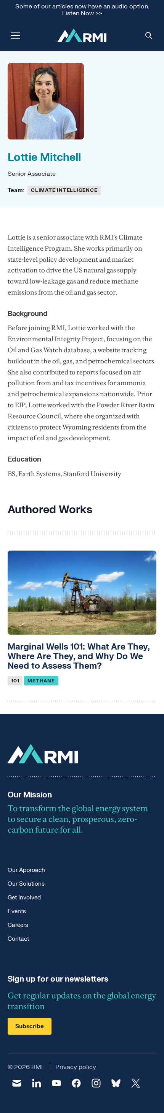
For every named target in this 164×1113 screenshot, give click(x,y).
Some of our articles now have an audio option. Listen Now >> (82, 10)
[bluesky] (116, 1083)
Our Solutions (26, 884)
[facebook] (76, 1083)
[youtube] (56, 1083)
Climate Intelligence (64, 190)
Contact (18, 939)
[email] (17, 1083)
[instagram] (96, 1083)
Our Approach (26, 870)
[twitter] (136, 1083)
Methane (41, 681)
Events (17, 911)
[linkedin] (36, 1083)
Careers (18, 925)
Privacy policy (75, 1067)
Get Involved (24, 897)
